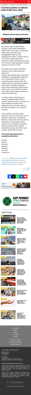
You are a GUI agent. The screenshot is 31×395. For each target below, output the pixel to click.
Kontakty (15, 337)
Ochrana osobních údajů (15, 342)
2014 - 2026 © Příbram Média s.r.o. (15, 382)
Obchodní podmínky (15, 344)
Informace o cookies (15, 340)
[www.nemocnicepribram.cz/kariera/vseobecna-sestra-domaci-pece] (15, 185)
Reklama (15, 332)
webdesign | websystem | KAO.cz (15, 386)
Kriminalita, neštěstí (22, 4)
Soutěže (16, 330)
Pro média (15, 334)
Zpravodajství (4, 4)
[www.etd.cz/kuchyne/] (15, 41)
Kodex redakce (15, 328)
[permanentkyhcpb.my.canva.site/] (15, 201)
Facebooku (21, 162)
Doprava (12, 4)
